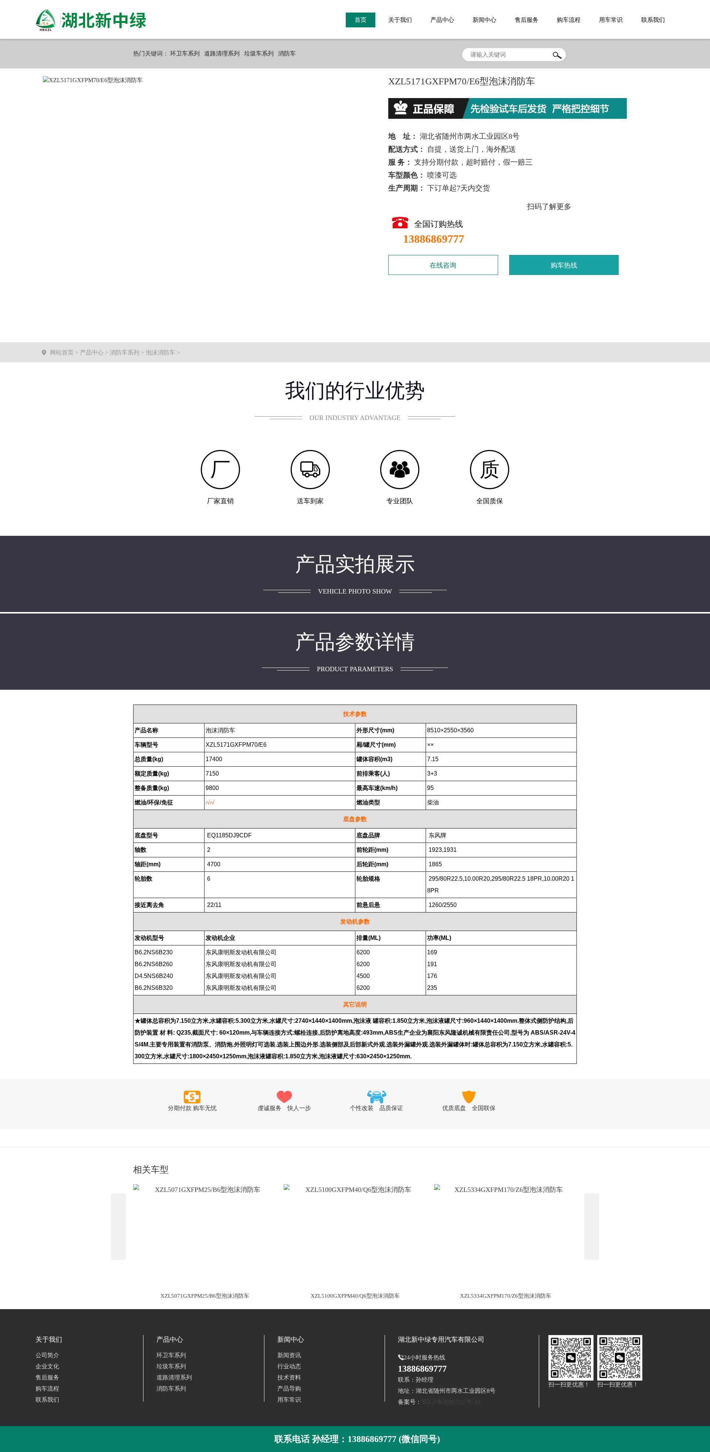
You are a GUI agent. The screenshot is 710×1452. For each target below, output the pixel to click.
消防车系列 (124, 352)
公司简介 (47, 1355)
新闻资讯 (289, 1355)
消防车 (287, 53)
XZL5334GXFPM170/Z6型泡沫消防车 (505, 1296)
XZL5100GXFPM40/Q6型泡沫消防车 (355, 1296)
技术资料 (289, 1377)
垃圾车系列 (259, 53)
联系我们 (47, 1399)
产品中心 (92, 352)
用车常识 (289, 1399)
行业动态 (289, 1366)
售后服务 (47, 1377)
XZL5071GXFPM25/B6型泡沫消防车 (204, 1296)
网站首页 (62, 352)
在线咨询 (443, 265)
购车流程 (47, 1388)
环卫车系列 (185, 53)
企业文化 (47, 1366)
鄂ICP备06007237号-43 (451, 1402)
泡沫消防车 (160, 352)
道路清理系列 (222, 53)
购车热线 (564, 265)
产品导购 (289, 1388)
